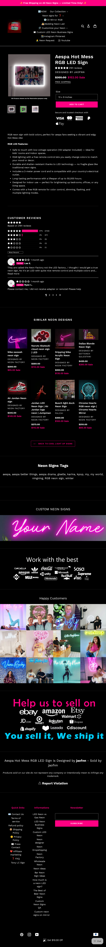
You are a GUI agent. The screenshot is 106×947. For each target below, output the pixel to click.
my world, (96, 474)
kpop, (80, 474)
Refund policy (15, 825)
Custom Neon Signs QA (40, 904)
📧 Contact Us (16, 814)
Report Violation (54, 783)
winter (69, 478)
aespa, (7, 474)
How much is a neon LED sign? (40, 883)
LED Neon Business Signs (39, 824)
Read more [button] (13, 273)
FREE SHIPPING (63, 82)
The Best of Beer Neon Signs (39, 893)
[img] (23, 260)
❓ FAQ (16, 858)
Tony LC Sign (18, 862)
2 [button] (49, 295)
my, (87, 474)
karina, (71, 474)
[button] (62, 68)
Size (58, 91)
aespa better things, (25, 474)
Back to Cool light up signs (55, 444)
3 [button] (53, 295)
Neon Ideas (40, 868)
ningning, (38, 478)
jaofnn (79, 72)
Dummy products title (23, 2)
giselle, (61, 474)
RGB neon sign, (54, 478)
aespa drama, (47, 474)
